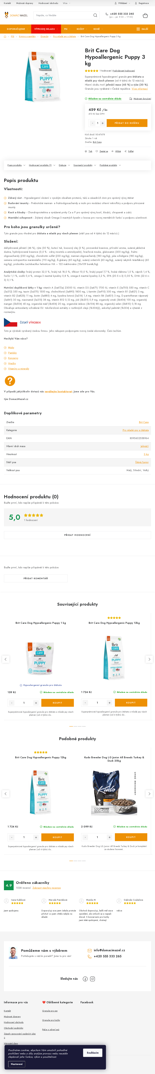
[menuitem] (17, 29)
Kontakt (7, 3)
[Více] (142, 29)
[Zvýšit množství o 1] (102, 123)
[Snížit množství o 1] (92, 123)
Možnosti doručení (142, 98)
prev (5, 659)
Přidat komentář (36, 578)
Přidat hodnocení (77, 535)
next (149, 659)
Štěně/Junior (142, 462)
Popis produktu (15, 165)
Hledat (95, 15)
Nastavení (17, 1064)
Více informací (140, 89)
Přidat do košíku (127, 123)
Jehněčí (145, 446)
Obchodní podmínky (13, 1028)
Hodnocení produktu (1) (40, 165)
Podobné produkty (108, 165)
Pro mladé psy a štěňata (136, 430)
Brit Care (97, 142)
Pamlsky (12, 353)
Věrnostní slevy (11, 1043)
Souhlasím (93, 1053)
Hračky (12, 363)
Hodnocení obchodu (48, 3)
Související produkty (83, 165)
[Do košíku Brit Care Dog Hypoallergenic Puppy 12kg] (131, 703)
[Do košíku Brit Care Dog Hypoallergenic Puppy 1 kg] (57, 703)
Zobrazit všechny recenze (47, 888)
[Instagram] (92, 979)
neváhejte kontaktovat (58, 391)
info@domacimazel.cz (109, 950)
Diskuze (62, 165)
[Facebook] (85, 979)
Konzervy (13, 358)
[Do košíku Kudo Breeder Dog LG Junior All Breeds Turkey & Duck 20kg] (131, 837)
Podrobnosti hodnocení (124, 70)
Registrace (144, 3)
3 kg (146, 454)
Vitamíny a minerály (18, 368)
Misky (11, 347)
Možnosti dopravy (24, 3)
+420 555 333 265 (121, 13)
